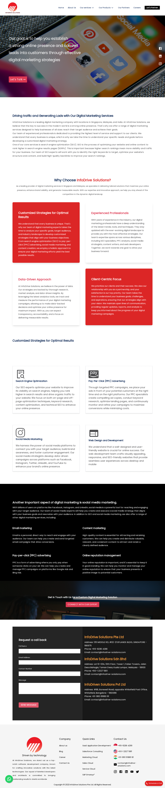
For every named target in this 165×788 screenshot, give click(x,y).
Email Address (24, 657)
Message (22, 680)
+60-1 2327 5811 (100, 670)
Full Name (23, 646)
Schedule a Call (155, 783)
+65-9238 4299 (99, 648)
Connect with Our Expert (82, 604)
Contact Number (25, 669)
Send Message (28, 705)
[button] (152, 8)
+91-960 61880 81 (100, 696)
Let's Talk (16, 79)
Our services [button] (85, 7)
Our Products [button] (105, 7)
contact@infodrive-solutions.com (108, 652)
